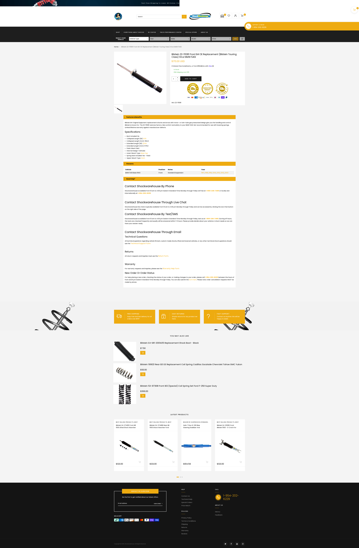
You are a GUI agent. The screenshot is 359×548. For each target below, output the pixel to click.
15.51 (144, 139)
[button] (222, 15)
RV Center (152, 32)
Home (116, 47)
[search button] (184, 17)
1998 (206, 173)
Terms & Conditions (188, 521)
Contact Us (185, 496)
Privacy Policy (186, 518)
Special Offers (191, 32)
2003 (226, 173)
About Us (204, 32)
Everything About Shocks (134, 32)
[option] (140, 78)
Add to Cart (191, 79)
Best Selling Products (125, 422)
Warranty (184, 530)
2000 (214, 173)
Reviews (184, 534)
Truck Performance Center (170, 32)
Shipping (184, 524)
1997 (202, 173)
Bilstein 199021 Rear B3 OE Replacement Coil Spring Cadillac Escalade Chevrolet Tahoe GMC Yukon (191, 364)
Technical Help (186, 499)
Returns (184, 527)
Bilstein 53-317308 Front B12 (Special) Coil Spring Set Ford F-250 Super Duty (178, 385)
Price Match (185, 506)
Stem (143, 158)
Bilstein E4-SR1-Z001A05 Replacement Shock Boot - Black (169, 342)
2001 (218, 173)
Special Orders (186, 502)
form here (193, 280)
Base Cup (144, 153)
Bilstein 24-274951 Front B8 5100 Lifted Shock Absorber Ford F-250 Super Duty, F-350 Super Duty (126, 428)
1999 (210, 173)
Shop (118, 32)
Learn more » (145, 319)
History (217, 512)
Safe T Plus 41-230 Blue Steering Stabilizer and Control (191, 427)
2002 (222, 173)
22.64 (145, 143)
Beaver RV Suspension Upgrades (195, 422)
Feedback (218, 515)
